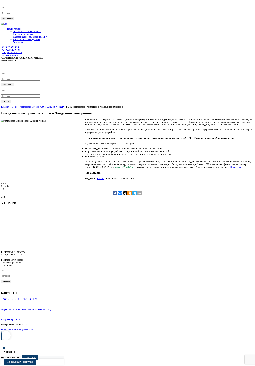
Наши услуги (14, 29)
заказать (6, 101)
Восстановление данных (25, 34)
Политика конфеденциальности (17, 329)
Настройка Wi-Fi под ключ (26, 39)
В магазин (30, 357)
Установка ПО (20, 42)
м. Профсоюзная (236, 167)
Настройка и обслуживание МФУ (30, 37)
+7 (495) (11, 47)
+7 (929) (11, 49)
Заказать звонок (10, 55)
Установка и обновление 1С (27, 31)
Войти (100, 178)
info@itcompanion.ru (12, 52)
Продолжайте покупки (20, 361)
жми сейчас (7, 19)
